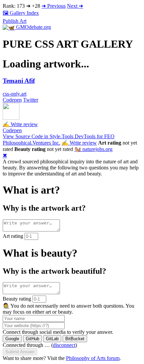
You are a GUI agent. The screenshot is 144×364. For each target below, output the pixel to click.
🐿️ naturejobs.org (93, 149)
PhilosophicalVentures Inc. (31, 143)
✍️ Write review (20, 124)
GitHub (32, 338)
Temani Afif (19, 80)
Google (12, 338)
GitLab (52, 338)
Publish (14, 21)
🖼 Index (21, 13)
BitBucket (74, 338)
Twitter (30, 100)
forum (93, 358)
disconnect (64, 345)
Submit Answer (19, 351)
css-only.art (14, 94)
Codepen (12, 100)
